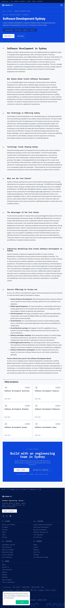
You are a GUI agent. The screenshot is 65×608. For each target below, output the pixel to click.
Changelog (40, 590)
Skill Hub (37, 552)
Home (4, 11)
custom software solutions (28, 64)
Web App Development (40, 529)
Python (23, 196)
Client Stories (7, 569)
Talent (29, 1)
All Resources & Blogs (41, 557)
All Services (38, 537)
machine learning (17, 230)
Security (33, 600)
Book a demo (8, 36)
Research (36, 549)
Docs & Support (7, 579)
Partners (5, 577)
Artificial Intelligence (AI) (37, 126)
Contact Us (5, 567)
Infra (34, 1)
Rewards (4, 574)
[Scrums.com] (8, 5)
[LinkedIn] (3, 516)
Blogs (35, 544)
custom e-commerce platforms (40, 269)
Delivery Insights (8, 549)
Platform (39, 1)
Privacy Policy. (10, 598)
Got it (22, 602)
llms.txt (18, 590)
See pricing (20, 36)
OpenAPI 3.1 (25, 590)
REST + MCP (33, 590)
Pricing (4, 537)
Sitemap (53, 590)
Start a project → (9, 511)
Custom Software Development (43, 524)
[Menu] (61, 5)
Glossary (36, 554)
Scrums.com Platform (8, 524)
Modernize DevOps (7, 552)
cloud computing (20, 126)
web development (42, 187)
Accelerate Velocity (8, 544)
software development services (47, 293)
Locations (9, 11)
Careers (4, 572)
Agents (16, 1)
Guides (36, 547)
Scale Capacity (7, 547)
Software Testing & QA (41, 532)
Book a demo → (22, 470)
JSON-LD (47, 590)
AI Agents (5, 527)
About (4, 564)
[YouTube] (10, 516)
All (12, 1)
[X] (7, 516)
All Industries (7, 557)
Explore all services (40, 470)
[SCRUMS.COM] (7, 496)
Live (4, 489)
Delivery (22, 1)
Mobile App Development (41, 527)
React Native (36, 194)
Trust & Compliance (8, 582)
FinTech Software (7, 554)
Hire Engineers (38, 534)
